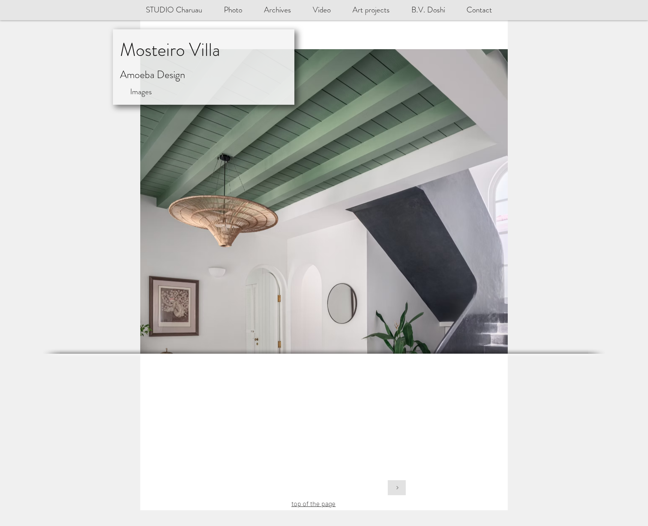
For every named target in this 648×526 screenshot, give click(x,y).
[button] (433, 10)
